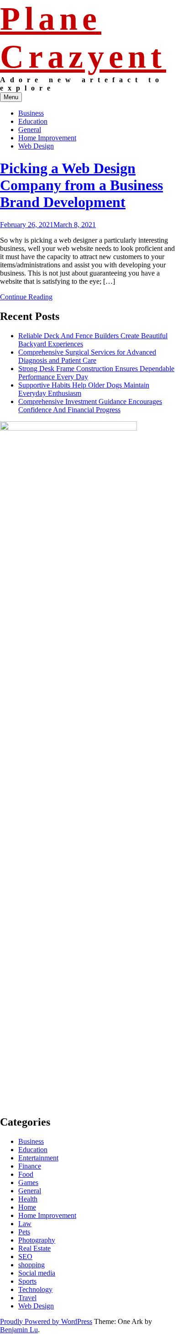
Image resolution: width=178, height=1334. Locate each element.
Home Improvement (47, 138)
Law (24, 1224)
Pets (24, 1232)
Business (31, 113)
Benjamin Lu (19, 1330)
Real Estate (34, 1248)
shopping (31, 1265)
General (29, 129)
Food (25, 1174)
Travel (27, 1298)
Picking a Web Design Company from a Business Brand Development (81, 185)
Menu (11, 97)
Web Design (36, 146)
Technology (35, 1289)
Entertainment (38, 1158)
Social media (36, 1273)
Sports (27, 1281)
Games (28, 1182)
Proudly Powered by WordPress (46, 1321)
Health (27, 1199)
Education (32, 121)
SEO (25, 1256)
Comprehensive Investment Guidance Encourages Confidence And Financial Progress (90, 406)
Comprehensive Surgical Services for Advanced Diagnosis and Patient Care (87, 356)
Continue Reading (26, 297)
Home (27, 1207)
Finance (29, 1166)
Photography (36, 1240)
